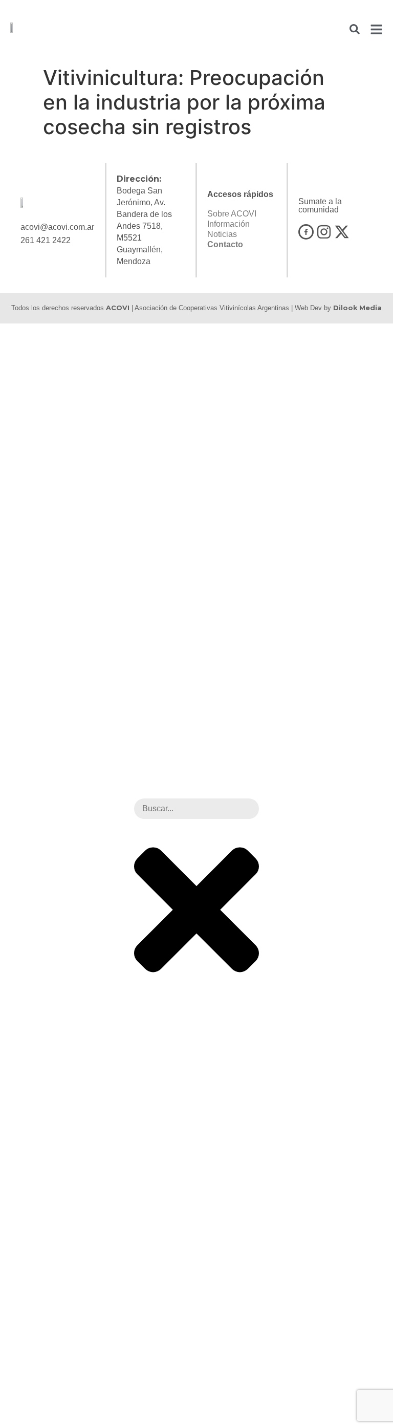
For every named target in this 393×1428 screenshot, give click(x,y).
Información (228, 224)
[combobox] (196, 808)
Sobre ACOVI (231, 213)
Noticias (222, 234)
